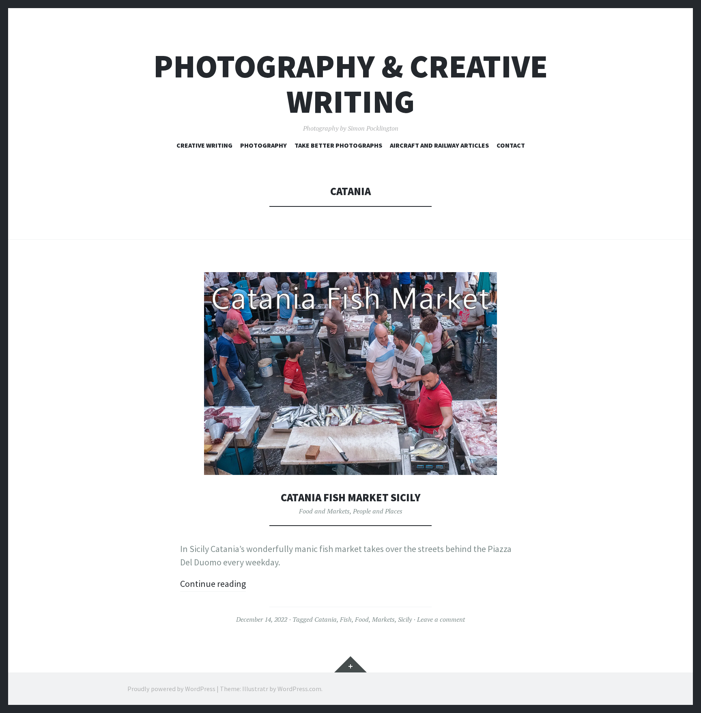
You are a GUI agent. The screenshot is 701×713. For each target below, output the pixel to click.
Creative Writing (204, 145)
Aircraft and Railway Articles (439, 145)
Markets (383, 619)
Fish (346, 619)
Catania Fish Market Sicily (351, 497)
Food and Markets (324, 511)
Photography (263, 145)
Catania (325, 619)
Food (362, 619)
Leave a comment (441, 619)
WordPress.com (299, 689)
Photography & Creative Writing (350, 84)
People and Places (377, 511)
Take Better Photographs (338, 145)
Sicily (405, 619)
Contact (511, 145)
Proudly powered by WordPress (171, 689)
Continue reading (213, 583)
